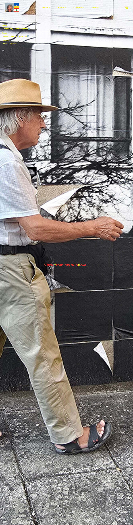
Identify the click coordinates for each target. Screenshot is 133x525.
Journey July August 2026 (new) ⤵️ (16, 29)
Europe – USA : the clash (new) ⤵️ (16, 36)
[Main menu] (126, 8)
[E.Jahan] (12, 7)
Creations (5, 41)
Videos (4, 33)
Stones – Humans (10, 44)
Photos (4, 25)
